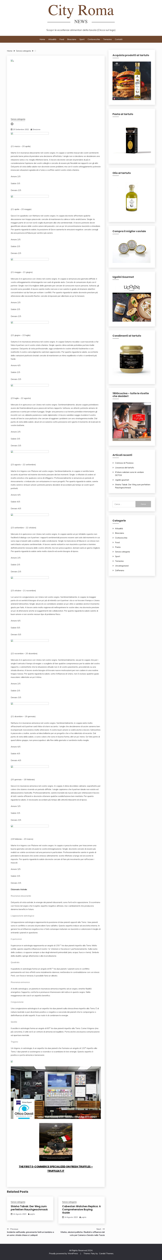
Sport (82, 39)
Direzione (36, 129)
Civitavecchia (94, 39)
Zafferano (119, 570)
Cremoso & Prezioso (124, 463)
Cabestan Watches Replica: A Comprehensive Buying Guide (81, 1209)
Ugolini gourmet (122, 480)
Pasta (117, 547)
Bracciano (71, 39)
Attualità (52, 39)
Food (61, 39)
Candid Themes (106, 1253)
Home (42, 39)
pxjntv (32, 1214)
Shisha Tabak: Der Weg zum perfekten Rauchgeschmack (29, 1208)
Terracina (107, 39)
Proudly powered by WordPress (63, 1253)
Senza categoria (18, 119)
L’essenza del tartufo (124, 467)
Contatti (118, 39)
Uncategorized (121, 565)
